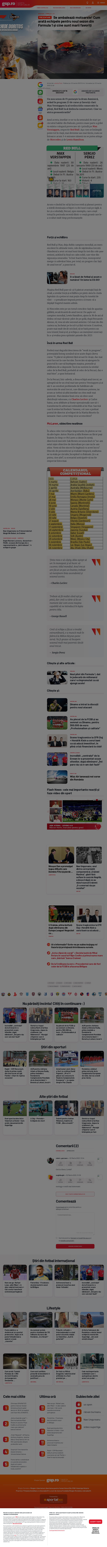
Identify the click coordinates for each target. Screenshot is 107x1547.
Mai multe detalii (17, 1523)
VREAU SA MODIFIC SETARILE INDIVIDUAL (96, 1530)
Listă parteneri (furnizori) (56, 1530)
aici (15, 1535)
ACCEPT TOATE (95, 1522)
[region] (53, 1527)
